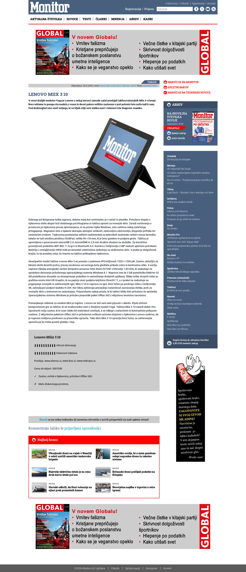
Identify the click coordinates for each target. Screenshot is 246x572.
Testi (86, 19)
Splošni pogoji (132, 568)
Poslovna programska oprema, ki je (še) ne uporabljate (189, 247)
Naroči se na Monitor (183, 82)
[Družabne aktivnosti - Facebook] (195, 9)
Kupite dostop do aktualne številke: (191, 340)
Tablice (152, 82)
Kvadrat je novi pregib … (179, 290)
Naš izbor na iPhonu (177, 328)
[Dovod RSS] (213, 9)
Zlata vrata (172, 307)
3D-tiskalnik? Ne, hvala (179, 168)
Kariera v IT (173, 258)
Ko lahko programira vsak (180, 215)
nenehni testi (150, 85)
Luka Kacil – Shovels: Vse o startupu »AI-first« (190, 192)
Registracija (133, 9)
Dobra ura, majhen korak (180, 201)
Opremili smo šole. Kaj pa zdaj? (183, 241)
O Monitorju (172, 3)
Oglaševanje (198, 3)
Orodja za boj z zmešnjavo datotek (184, 303)
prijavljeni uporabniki (82, 428)
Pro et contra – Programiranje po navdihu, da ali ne (190, 181)
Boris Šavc (105, 85)
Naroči (43, 419)
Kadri (148, 19)
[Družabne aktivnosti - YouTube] (207, 9)
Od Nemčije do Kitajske (178, 159)
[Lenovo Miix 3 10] (94, 164)
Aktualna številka (46, 19)
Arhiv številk (178, 138)
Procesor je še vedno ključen (181, 281)
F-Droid (171, 316)
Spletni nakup (178, 87)
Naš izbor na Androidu (178, 324)
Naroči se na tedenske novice (189, 92)
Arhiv (134, 19)
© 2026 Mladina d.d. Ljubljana (90, 568)
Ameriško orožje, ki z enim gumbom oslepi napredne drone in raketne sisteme (134, 456)
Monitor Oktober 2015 (124, 85)
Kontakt (211, 3)
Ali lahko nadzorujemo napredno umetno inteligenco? (188, 174)
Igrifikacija (172, 320)
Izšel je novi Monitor (177, 211)
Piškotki (185, 3)
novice (52, 450)
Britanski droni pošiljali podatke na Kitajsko (133, 473)
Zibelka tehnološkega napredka (183, 271)
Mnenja (118, 19)
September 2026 (175, 123)
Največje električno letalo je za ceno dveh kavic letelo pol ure (70, 473)
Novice (72, 19)
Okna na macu (174, 299)
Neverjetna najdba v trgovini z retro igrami (133, 488)
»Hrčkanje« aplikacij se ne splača (183, 237)
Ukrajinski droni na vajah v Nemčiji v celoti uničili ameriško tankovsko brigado (70, 456)
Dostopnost (151, 568)
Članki (101, 19)
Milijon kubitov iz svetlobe (180, 262)
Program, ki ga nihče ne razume (183, 219)
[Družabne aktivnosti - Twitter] (201, 9)
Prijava (149, 9)
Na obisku (172, 228)
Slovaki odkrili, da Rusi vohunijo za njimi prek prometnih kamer (70, 488)
